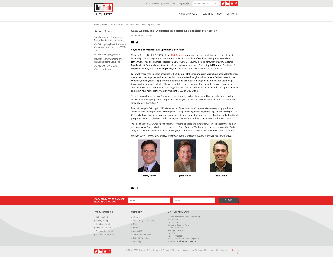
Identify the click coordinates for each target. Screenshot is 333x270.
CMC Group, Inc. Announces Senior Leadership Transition (108, 38)
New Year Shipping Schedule (108, 54)
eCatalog (137, 241)
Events (136, 227)
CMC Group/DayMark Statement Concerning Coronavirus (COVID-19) (110, 47)
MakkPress (224, 250)
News (220, 13)
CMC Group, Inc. (179, 55)
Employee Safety (103, 224)
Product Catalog (188, 13)
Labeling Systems (103, 217)
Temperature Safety (105, 231)
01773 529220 (154, 3)
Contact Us (233, 13)
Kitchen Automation (105, 234)
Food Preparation (103, 227)
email (166, 3)
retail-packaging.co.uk (186, 241)
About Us (208, 13)
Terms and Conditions (142, 234)
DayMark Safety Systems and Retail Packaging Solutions (108, 60)
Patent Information (141, 238)
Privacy (166, 250)
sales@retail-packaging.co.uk (186, 238)
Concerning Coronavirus (143, 220)
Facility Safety (102, 220)
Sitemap (175, 250)
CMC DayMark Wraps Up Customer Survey (106, 68)
